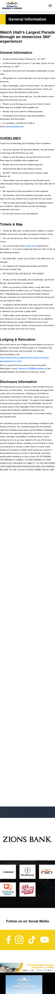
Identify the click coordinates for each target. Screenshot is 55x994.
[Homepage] (12, 6)
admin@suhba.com (14, 126)
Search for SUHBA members (31, 368)
